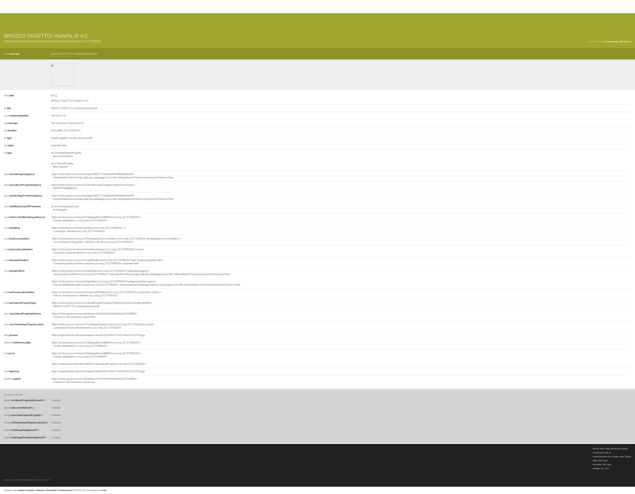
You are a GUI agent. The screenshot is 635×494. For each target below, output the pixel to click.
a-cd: (16, 115)
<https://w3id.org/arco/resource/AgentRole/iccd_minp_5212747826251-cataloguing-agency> (140, 273)
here (104, 490)
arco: (19, 174)
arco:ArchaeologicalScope (65, 208)
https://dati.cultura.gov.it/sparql (614, 449)
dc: (7, 108)
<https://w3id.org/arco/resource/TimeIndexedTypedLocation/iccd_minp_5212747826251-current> (102, 326)
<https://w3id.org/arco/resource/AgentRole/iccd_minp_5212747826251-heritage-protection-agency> (145, 283)
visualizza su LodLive (602, 453)
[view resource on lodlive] (629, 21)
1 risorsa (55, 400)
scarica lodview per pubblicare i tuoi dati (27, 480)
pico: (11, 335)
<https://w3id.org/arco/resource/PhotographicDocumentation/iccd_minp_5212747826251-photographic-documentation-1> (116, 240)
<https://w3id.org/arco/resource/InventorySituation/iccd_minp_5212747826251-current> (97, 251)
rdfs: (11, 54)
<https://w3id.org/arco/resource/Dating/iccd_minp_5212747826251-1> (88, 230)
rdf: (8, 153)
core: (14, 271)
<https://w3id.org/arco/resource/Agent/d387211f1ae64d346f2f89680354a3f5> (112, 176)
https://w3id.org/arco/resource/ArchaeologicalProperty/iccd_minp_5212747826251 (53, 41)
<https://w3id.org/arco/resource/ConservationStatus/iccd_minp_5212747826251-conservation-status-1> (106, 294)
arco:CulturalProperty (62, 165)
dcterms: (17, 342)
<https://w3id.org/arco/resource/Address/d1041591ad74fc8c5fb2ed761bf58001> (94, 315)
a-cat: (24, 217)
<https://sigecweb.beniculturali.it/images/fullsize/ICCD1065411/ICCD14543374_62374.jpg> (98, 335)
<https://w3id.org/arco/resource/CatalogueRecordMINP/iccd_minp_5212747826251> (96, 219)
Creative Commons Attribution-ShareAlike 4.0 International (44, 490)
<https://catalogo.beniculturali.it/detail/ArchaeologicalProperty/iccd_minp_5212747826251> (99, 364)
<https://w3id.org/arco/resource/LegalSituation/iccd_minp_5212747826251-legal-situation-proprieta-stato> (107, 262)
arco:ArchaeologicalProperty (66, 155)
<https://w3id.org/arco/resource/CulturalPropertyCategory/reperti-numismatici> (93, 187)
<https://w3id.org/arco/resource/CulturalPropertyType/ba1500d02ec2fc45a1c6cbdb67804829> (101, 305)
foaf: (11, 371)
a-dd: (19, 292)
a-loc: (22, 313)
